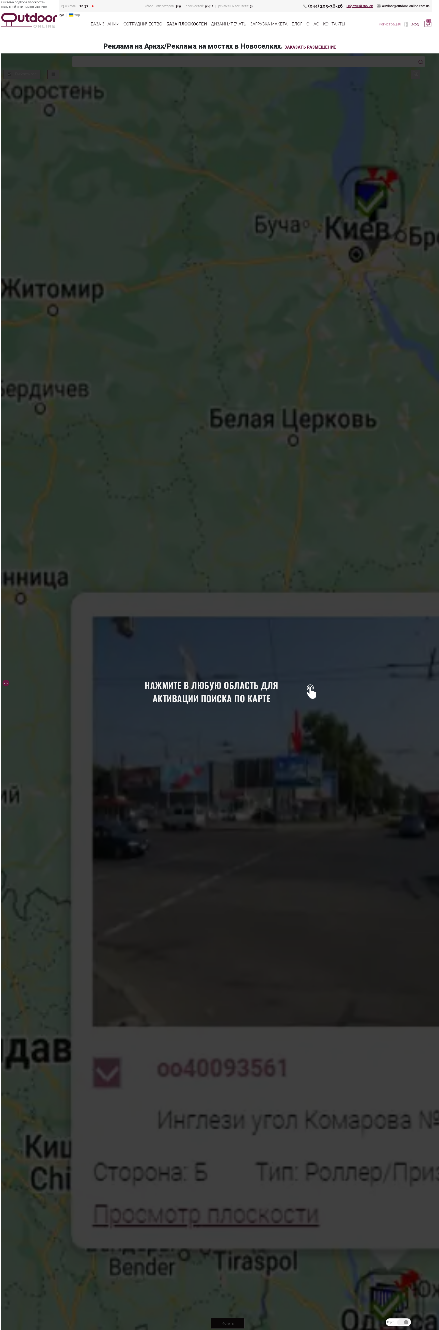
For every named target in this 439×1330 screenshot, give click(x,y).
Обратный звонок (360, 6)
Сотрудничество (142, 24)
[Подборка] (427, 24)
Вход (414, 24)
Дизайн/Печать (228, 24)
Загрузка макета (269, 24)
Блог (297, 24)
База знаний (105, 24)
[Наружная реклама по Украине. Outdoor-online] (29, 20)
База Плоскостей (186, 24)
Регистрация (390, 24)
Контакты (334, 24)
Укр (76, 15)
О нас (312, 24)
